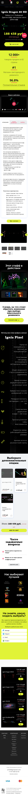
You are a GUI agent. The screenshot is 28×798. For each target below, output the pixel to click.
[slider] (7, 109)
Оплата (14, 741)
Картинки (23, 737)
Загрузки (23, 735)
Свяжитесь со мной (14, 654)
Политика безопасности (14, 754)
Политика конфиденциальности (14, 791)
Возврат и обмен (14, 744)
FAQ (5, 737)
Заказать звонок (14, 774)
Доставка (14, 739)
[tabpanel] (14, 233)
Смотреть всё (14, 564)
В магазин (4, 733)
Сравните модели (14, 748)
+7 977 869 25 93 (14, 771)
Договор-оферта (10, 793)
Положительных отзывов (14, 85)
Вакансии (14, 751)
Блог (4, 735)
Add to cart (14, 530)
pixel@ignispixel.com (14, 770)
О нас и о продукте (14, 736)
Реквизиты (17, 793)
